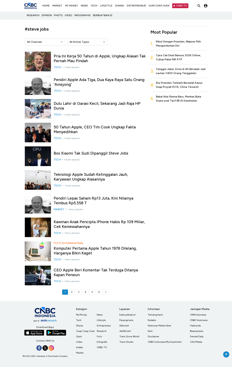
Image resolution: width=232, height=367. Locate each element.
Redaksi (152, 320)
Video (79, 342)
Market (80, 352)
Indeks (79, 347)
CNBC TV (181, 5)
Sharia (79, 325)
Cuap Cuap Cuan (85, 331)
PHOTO (58, 15)
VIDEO (68, 15)
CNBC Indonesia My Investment (165, 342)
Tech (78, 320)
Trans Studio (126, 342)
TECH (94, 5)
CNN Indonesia (198, 314)
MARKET (57, 5)
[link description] (106, 292)
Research (102, 331)
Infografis (102, 342)
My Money (81, 314)
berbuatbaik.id (127, 314)
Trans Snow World (129, 336)
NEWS (84, 5)
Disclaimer (153, 336)
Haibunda (195, 325)
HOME (46, 5)
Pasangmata (126, 320)
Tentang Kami (155, 314)
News (100, 314)
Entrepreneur (104, 325)
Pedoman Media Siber (159, 325)
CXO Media (196, 342)
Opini (79, 336)
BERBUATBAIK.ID (102, 15)
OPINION (46, 15)
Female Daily (196, 336)
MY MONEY (71, 5)
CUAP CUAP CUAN (159, 5)
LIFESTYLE (106, 5)
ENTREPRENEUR (136, 5)
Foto (99, 336)
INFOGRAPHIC (82, 15)
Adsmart (124, 325)
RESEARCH (33, 15)
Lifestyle (101, 320)
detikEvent (125, 331)
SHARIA (119, 5)
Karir (150, 331)
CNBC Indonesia (199, 320)
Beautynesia (196, 331)
